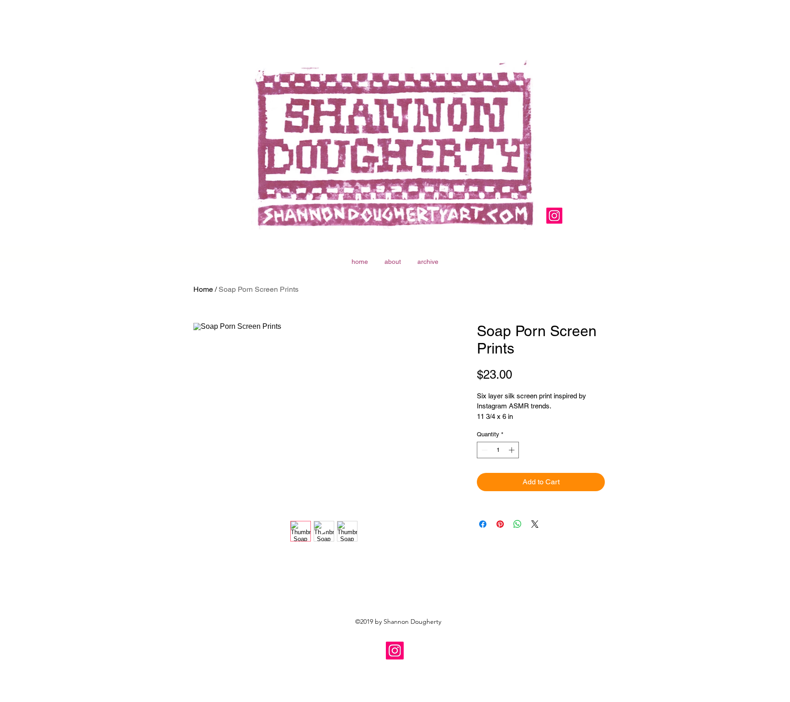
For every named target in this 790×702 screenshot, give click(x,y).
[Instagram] (554, 216)
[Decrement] (483, 450)
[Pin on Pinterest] (500, 524)
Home (203, 289)
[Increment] (512, 450)
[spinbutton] (498, 450)
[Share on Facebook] (482, 524)
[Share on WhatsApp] (517, 524)
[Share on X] (534, 524)
